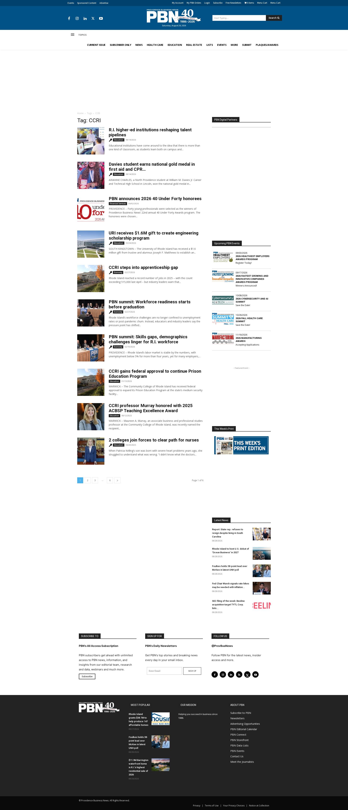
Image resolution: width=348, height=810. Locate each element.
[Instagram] (77, 19)
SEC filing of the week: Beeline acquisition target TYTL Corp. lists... (228, 605)
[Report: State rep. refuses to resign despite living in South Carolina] (262, 534)
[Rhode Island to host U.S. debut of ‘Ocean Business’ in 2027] (262, 553)
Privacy (196, 805)
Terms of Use (212, 805)
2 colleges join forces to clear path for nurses (154, 440)
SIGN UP (192, 671)
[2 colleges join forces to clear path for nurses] (90, 451)
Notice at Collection (259, 805)
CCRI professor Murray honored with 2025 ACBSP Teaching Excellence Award (151, 408)
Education (118, 140)
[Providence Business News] (174, 16)
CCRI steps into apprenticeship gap (143, 267)
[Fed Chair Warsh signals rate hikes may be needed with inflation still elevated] (262, 588)
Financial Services (118, 203)
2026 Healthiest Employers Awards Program (252, 258)
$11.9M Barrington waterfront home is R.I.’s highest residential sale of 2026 (138, 767)
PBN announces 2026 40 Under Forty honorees (155, 198)
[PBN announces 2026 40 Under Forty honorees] (90, 209)
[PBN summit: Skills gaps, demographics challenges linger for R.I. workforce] (90, 347)
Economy (118, 272)
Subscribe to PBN (240, 713)
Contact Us (236, 756)
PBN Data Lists (239, 745)
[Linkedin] (85, 19)
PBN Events (237, 751)
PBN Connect (238, 734)
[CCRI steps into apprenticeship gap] (90, 278)
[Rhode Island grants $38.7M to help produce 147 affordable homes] (161, 718)
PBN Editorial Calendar (243, 729)
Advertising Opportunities (245, 723)
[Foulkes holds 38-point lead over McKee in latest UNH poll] (262, 570)
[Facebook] (69, 19)
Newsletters (237, 718)
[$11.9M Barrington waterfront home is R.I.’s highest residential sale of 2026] (161, 764)
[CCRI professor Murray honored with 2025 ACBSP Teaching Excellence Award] (90, 416)
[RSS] (239, 674)
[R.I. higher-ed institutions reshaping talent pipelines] (90, 140)
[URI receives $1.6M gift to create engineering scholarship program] (90, 244)
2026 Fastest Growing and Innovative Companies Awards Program (252, 279)
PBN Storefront (239, 740)
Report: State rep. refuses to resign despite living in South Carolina (227, 533)
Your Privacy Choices (234, 805)
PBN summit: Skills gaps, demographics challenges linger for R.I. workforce (148, 339)
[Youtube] (101, 19)
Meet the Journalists (242, 761)
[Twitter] (93, 19)
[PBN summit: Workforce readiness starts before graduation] (90, 312)
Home (80, 113)
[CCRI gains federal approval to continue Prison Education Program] (90, 382)
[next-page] (117, 480)
